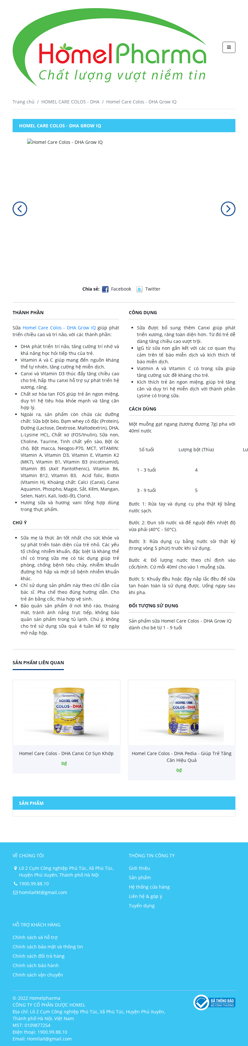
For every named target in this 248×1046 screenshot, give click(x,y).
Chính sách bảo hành (36, 965)
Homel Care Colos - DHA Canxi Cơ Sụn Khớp (66, 753)
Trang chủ (24, 102)
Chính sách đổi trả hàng (39, 956)
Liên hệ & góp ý (145, 896)
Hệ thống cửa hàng (149, 887)
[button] (20, 208)
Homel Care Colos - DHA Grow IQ (59, 328)
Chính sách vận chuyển (38, 975)
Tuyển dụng (142, 905)
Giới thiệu (139, 868)
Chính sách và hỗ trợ (35, 937)
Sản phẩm (140, 877)
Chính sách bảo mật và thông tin (48, 947)
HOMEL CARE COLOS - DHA (70, 102)
